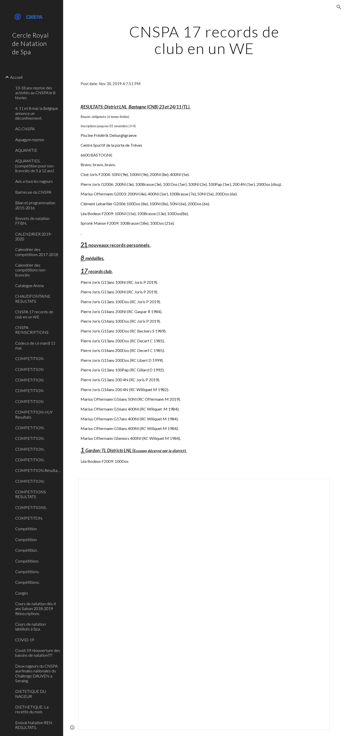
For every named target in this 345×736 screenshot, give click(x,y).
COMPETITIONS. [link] (31, 507)
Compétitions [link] (27, 561)
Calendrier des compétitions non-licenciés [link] (30, 270)
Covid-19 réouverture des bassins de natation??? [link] (37, 652)
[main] (204, 40)
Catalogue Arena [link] (29, 285)
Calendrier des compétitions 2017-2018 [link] (36, 252)
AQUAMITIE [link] (26, 150)
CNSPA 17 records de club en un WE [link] (34, 314)
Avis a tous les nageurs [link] (34, 181)
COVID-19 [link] (24, 639)
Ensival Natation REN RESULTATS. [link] (33, 725)
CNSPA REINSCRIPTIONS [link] (31, 330)
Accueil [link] (16, 77)
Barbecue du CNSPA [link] (33, 192)
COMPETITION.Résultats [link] (37, 470)
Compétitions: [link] (27, 582)
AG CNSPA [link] (25, 128)
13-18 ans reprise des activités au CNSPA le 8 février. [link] (35, 92)
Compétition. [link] (26, 550)
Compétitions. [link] (27, 571)
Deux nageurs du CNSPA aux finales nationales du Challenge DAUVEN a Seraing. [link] (36, 673)
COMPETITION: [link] (30, 481)
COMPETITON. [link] (29, 518)
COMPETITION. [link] (29, 427)
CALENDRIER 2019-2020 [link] (33, 236)
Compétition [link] (26, 528)
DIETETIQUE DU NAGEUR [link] (30, 693)
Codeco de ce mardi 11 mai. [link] (35, 345)
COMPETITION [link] (29, 358)
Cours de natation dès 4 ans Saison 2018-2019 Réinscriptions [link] (35, 608)
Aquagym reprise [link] (29, 139)
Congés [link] (21, 593)
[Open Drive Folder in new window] (320, 485)
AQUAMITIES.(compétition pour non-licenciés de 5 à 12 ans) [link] (35, 165)
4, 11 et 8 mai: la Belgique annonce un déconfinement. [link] (36, 113)
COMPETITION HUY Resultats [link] (34, 414)
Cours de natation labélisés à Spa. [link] (30, 626)
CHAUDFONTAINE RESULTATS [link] (33, 298)
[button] (339, 7)
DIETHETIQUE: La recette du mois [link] (31, 709)
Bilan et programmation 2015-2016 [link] (35, 205)
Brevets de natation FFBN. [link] (32, 220)
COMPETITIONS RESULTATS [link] (30, 494)
